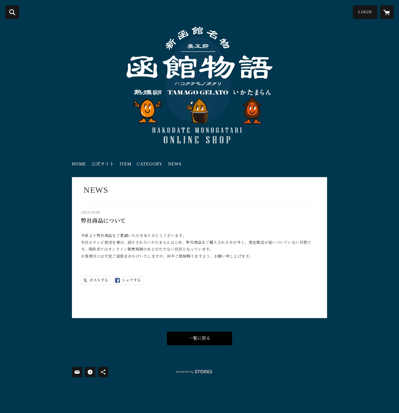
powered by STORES (194, 372)
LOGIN (365, 12)
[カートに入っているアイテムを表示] (387, 12)
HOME (79, 164)
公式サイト (102, 164)
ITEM (125, 164)
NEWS (175, 164)
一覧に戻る (199, 338)
